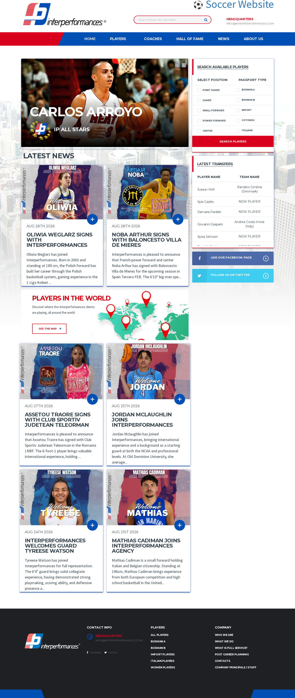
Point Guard (211, 90)
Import (247, 110)
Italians (247, 130)
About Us (253, 39)
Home (89, 39)
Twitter (112, 652)
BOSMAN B (158, 648)
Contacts (222, 660)
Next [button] (184, 65)
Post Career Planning (232, 654)
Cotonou (248, 120)
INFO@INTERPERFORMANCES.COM (119, 640)
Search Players (232, 141)
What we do (224, 641)
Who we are (224, 635)
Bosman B (248, 100)
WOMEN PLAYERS (163, 667)
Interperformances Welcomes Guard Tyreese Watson (55, 545)
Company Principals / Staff (235, 667)
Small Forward (213, 110)
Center (208, 130)
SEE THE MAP (48, 328)
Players (118, 39)
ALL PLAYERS (159, 635)
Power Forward (214, 120)
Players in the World (71, 298)
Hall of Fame (189, 39)
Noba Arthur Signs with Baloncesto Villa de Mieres (146, 239)
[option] (105, 103)
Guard (207, 100)
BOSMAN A (158, 641)
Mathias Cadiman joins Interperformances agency (146, 545)
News (223, 39)
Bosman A (248, 89)
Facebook (95, 652)
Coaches (153, 39)
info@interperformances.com (250, 23)
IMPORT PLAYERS (162, 654)
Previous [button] (177, 65)
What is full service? (231, 648)
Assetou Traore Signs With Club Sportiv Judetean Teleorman (57, 419)
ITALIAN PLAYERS (162, 660)
